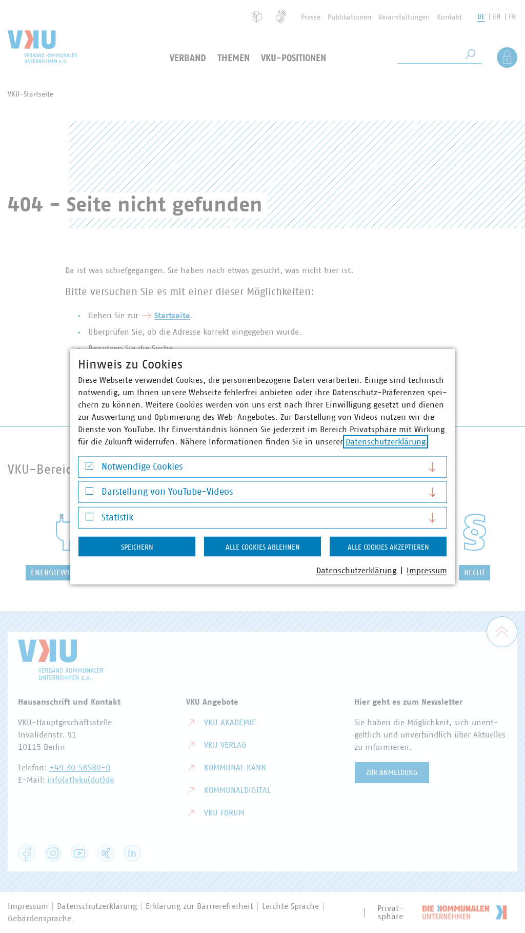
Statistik (117, 517)
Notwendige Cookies (142, 466)
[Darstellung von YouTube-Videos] (89, 493)
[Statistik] (89, 519)
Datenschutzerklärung (386, 441)
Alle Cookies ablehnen (263, 547)
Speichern (137, 547)
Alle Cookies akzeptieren (388, 547)
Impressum (427, 570)
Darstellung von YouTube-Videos (167, 492)
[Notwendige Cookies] (89, 468)
